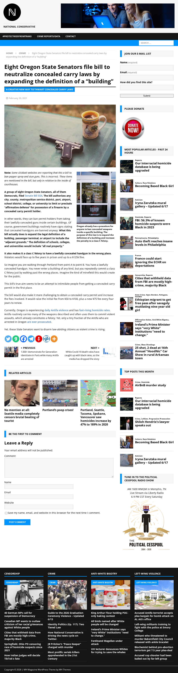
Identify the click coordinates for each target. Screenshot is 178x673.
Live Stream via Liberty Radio (147, 493)
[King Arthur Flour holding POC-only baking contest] (110, 595)
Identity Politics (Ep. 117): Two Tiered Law (66, 626)
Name (7, 482)
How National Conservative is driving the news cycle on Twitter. (65, 635)
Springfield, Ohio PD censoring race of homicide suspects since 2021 (23, 647)
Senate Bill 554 (33, 195)
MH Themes (65, 669)
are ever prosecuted (39, 322)
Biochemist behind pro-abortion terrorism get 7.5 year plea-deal (154, 648)
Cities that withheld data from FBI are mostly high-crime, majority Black (22, 635)
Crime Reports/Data (48, 36)
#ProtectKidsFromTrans (17, 36)
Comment (10, 456)
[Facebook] (23, 338)
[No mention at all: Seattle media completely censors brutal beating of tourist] (22, 393)
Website (9, 502)
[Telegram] (31, 338)
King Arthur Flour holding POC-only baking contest (109, 614)
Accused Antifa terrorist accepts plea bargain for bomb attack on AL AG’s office (154, 616)
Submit (146, 95)
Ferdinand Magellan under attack (107, 642)
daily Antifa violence (56, 310)
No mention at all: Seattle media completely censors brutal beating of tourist (21, 415)
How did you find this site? (136, 82)
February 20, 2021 (18, 98)
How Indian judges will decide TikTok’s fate (22, 657)
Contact (71, 36)
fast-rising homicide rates (94, 310)
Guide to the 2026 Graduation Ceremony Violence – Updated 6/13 (66, 616)
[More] (54, 338)
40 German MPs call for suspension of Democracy (19, 614)
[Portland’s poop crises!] (60, 393)
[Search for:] (156, 42)
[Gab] (15, 338)
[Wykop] (46, 338)
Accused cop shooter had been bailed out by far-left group (153, 657)
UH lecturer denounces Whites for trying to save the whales (109, 650)
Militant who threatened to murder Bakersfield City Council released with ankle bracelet (154, 639)
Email (7, 492)
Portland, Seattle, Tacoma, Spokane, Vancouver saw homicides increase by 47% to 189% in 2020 (95, 417)
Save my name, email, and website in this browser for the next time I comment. (54, 512)
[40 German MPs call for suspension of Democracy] (23, 595)
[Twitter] (8, 338)
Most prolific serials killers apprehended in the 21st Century (63, 655)
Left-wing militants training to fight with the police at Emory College (153, 627)
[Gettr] (38, 338)
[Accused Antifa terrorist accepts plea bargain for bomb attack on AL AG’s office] (154, 595)
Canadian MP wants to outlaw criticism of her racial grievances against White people (23, 624)
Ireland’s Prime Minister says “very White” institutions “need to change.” (109, 632)
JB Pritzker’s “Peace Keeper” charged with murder (64, 645)
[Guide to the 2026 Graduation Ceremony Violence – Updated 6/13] (67, 595)
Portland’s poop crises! (58, 410)
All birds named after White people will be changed (107, 622)
